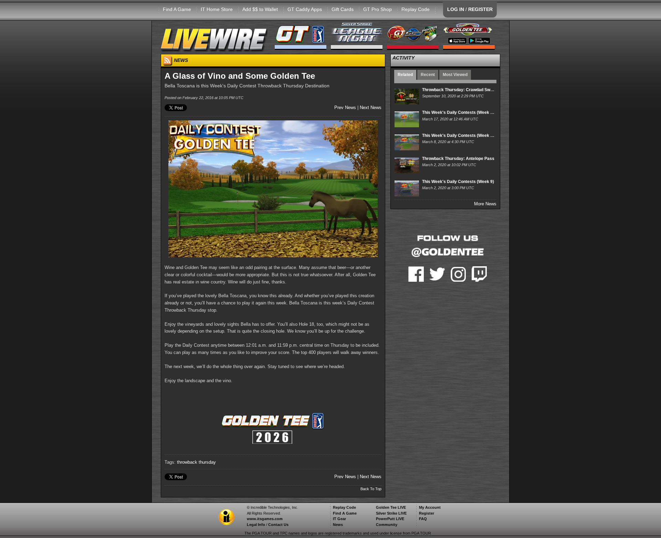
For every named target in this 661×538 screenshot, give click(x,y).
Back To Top (370, 489)
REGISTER (480, 9)
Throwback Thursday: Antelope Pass (458, 158)
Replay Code (415, 9)
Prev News (345, 107)
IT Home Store (217, 9)
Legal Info (256, 525)
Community (386, 525)
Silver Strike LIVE (391, 513)
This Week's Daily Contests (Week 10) (459, 135)
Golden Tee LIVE (391, 507)
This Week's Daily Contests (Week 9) (458, 181)
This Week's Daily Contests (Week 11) (459, 112)
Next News (370, 107)
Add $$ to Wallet (260, 9)
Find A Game (177, 9)
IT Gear (339, 519)
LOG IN (455, 9)
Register (426, 513)
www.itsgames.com (265, 519)
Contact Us (278, 525)
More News (485, 203)
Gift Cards (343, 9)
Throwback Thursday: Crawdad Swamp (460, 89)
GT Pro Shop (377, 9)
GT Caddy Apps (304, 9)
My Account (430, 507)
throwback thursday (196, 462)
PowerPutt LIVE (390, 519)
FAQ (423, 519)
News (338, 525)
